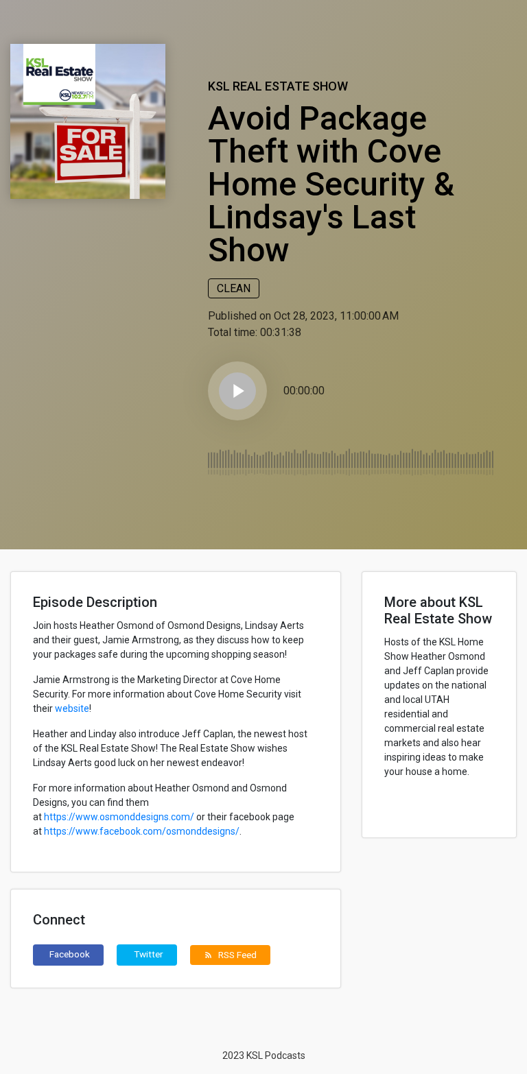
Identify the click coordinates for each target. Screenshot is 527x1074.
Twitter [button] (148, 953)
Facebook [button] (69, 953)
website (72, 708)
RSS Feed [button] (230, 954)
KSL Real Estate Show (278, 86)
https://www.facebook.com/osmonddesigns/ (141, 831)
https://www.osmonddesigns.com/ (119, 816)
